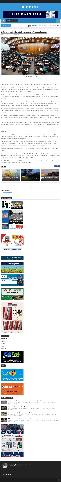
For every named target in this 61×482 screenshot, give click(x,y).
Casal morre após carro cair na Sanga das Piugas (18, 407)
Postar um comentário (7, 192)
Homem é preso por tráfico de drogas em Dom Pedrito (40, 25)
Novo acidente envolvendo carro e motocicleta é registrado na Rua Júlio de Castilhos (26, 401)
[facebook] (55, 1)
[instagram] (57, 1)
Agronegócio (4, 338)
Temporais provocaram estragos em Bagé (30, 179)
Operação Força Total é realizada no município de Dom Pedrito (21, 413)
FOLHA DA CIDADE (30, 6)
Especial (3, 343)
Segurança (26, 25)
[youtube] (59, 1)
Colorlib (6, 480)
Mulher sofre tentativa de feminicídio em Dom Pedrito (19, 419)
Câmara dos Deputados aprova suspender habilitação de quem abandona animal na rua (49, 178)
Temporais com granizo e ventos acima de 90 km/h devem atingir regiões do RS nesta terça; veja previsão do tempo (11, 177)
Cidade (3, 341)
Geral (21, 34)
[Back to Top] (59, 480)
